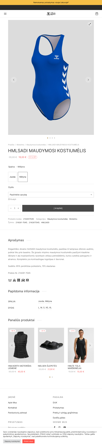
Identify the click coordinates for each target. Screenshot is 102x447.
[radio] (12, 177)
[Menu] (5, 13)
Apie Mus (12, 402)
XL (50, 307)
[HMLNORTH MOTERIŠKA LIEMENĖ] (21, 345)
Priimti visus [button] (28, 441)
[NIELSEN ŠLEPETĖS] (51, 345)
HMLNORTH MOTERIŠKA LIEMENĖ (19, 367)
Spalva (11, 166)
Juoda (41, 301)
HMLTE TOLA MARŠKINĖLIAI (74, 367)
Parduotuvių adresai (17, 412)
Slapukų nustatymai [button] (12, 441)
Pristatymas (58, 407)
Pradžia (11, 145)
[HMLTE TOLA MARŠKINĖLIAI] (81, 345)
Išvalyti (13, 199)
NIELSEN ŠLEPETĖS (47, 366)
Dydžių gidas (59, 417)
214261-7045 (21, 222)
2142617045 (34, 222)
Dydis (11, 187)
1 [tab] (47, 137)
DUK (55, 402)
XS (47, 307)
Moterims (20, 145)
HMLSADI (45, 222)
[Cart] (96, 13)
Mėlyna (48, 301)
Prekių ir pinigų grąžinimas (65, 412)
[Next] (90, 345)
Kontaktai (12, 407)
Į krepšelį (58, 208)
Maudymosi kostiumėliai (36, 145)
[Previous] (12, 345)
